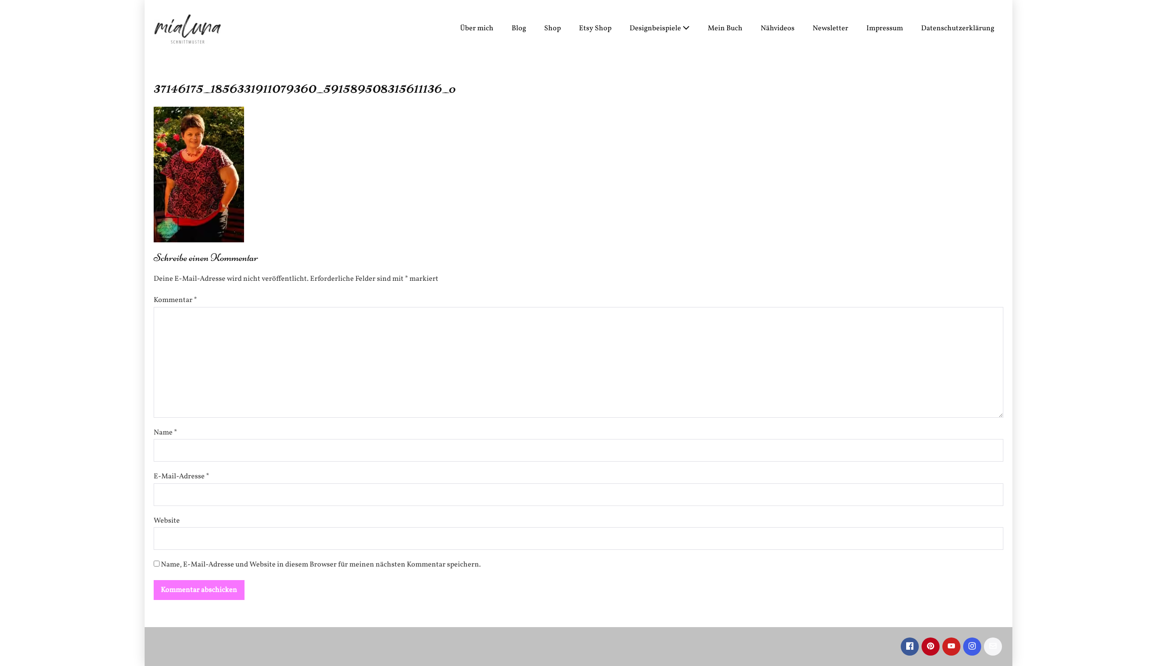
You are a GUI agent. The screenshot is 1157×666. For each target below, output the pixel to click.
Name (165, 433)
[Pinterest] (931, 647)
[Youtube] (951, 647)
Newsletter (830, 28)
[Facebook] (910, 647)
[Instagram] (972, 647)
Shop (552, 28)
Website (167, 521)
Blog (519, 28)
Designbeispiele (656, 28)
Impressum (884, 28)
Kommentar (175, 300)
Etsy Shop (595, 28)
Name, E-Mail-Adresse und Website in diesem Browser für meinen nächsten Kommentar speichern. (321, 565)
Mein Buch (725, 28)
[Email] (993, 647)
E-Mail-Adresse (181, 477)
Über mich (477, 28)
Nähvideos (778, 28)
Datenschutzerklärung (957, 28)
